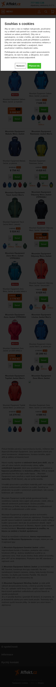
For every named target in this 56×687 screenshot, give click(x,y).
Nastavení (20, 66)
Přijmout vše (34, 66)
